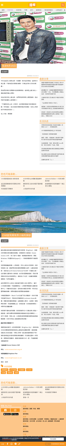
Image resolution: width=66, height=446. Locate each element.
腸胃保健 (25, 421)
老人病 (45, 421)
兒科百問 (32, 421)
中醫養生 (46, 419)
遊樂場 (10, 373)
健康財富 (39, 10)
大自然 (30, 370)
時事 (25, 10)
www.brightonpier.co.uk (13, 358)
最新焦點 (25, 409)
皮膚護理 (50, 421)
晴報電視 (10, 10)
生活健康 (40, 419)
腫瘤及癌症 (53, 419)
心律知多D (59, 10)
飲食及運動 (32, 419)
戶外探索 (13, 370)
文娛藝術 (21, 370)
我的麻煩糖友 (49, 10)
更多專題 (57, 421)
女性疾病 (39, 421)
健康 (3, 10)
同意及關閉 (53, 439)
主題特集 (18, 10)
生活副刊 (5, 71)
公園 (3, 373)
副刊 (31, 10)
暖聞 (38, 409)
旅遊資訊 (5, 370)
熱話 (34, 409)
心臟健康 (61, 419)
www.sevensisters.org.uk (13, 349)
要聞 (30, 409)
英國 (16, 373)
